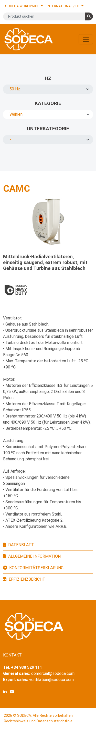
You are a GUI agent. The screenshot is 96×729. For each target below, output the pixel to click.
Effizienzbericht (27, 579)
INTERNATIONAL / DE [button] (63, 6)
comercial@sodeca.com (52, 673)
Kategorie (48, 103)
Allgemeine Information (34, 556)
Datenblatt (21, 544)
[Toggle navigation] (86, 39)
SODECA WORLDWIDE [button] (22, 6)
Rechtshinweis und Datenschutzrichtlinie (38, 721)
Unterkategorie (48, 129)
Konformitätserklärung (36, 567)
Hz (48, 78)
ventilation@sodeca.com (51, 679)
